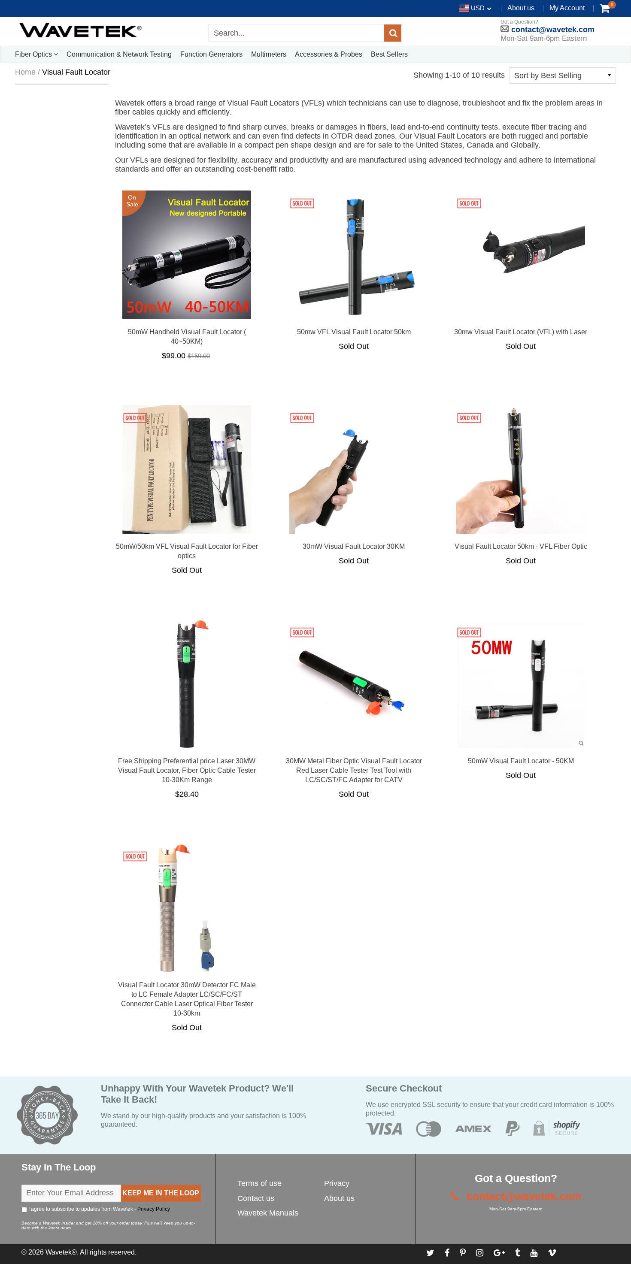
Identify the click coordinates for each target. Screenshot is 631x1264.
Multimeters (268, 54)
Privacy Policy (153, 1209)
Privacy (336, 1183)
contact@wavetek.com (552, 29)
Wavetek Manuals (267, 1213)
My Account (567, 8)
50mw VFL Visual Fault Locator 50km (354, 332)
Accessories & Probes (328, 54)
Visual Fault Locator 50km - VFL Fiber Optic (521, 546)
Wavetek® (61, 1252)
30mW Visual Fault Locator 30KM (354, 546)
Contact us (255, 1198)
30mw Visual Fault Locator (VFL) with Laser (520, 332)
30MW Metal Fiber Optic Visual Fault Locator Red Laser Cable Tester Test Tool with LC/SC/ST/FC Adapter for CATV (354, 770)
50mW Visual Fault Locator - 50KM (521, 761)
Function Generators (211, 54)
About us (520, 8)
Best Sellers (389, 54)
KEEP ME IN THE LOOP (160, 1193)
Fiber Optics (34, 54)
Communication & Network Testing (119, 54)
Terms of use (259, 1183)
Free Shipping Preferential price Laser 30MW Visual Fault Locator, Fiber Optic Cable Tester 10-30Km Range (187, 770)
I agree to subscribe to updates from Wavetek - (98, 1209)
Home (25, 72)
